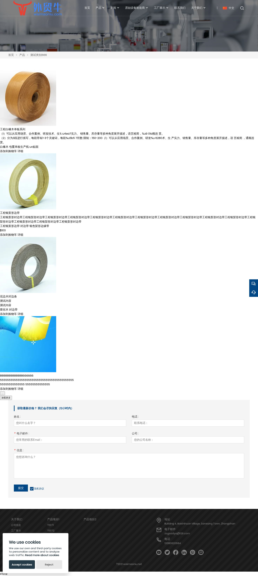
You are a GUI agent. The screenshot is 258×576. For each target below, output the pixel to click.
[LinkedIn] (184, 552)
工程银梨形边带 (10, 213)
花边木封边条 (8, 296)
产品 (22, 55)
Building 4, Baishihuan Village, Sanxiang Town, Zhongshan (199, 523)
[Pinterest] (192, 552)
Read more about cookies (42, 555)
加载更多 (6, 397)
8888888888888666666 (16, 376)
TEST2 (50, 530)
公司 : (135, 433)
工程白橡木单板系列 (12, 129)
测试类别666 (38, 55)
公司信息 (16, 525)
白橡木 (4, 147)
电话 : (135, 417)
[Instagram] (201, 552)
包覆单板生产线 (19, 147)
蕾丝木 (4, 310)
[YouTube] (159, 552)
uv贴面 (33, 147)
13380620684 (172, 543)
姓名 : (17, 417)
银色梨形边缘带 (39, 226)
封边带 (24, 226)
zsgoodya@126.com (177, 533)
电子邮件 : (21, 433)
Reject (49, 564)
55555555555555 (12, 384)
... (2, 393)
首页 (11, 55)
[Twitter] (167, 552)
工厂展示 (16, 530)
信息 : (19, 450)
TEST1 (50, 525)
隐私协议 (39, 488)
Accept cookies (22, 564)
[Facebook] (175, 552)
